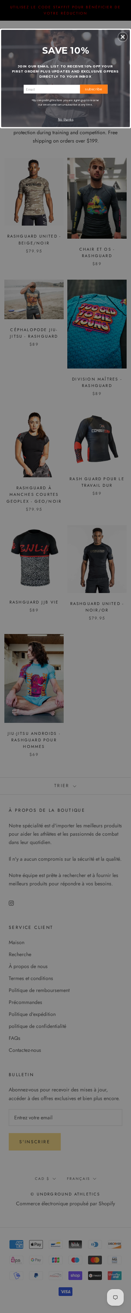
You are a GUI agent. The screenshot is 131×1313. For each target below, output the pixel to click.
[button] (122, 37)
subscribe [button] (93, 89)
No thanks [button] (65, 120)
